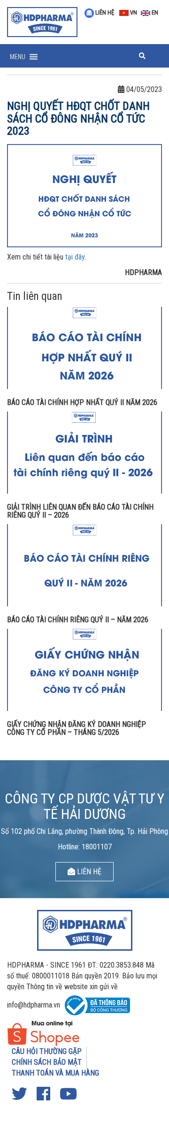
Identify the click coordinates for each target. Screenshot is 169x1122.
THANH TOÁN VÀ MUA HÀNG (55, 1073)
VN (133, 12)
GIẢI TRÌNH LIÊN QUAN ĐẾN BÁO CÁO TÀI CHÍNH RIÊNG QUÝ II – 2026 (80, 511)
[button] (17, 56)
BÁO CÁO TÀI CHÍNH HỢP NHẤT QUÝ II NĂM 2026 (82, 402)
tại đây (74, 256)
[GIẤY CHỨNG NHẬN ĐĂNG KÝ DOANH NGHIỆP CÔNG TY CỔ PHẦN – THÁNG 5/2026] (84, 668)
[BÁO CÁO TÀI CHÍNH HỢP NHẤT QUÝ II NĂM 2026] (84, 347)
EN (154, 12)
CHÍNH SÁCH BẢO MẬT (47, 1062)
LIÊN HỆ (104, 12)
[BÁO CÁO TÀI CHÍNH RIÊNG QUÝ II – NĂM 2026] (84, 564)
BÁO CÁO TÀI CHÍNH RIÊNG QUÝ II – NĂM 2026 (77, 619)
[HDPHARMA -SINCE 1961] (42, 21)
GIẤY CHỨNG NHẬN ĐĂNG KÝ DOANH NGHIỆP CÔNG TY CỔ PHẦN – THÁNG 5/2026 (76, 728)
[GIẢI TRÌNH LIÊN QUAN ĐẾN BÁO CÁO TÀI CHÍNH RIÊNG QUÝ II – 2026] (84, 452)
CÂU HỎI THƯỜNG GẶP (47, 1051)
